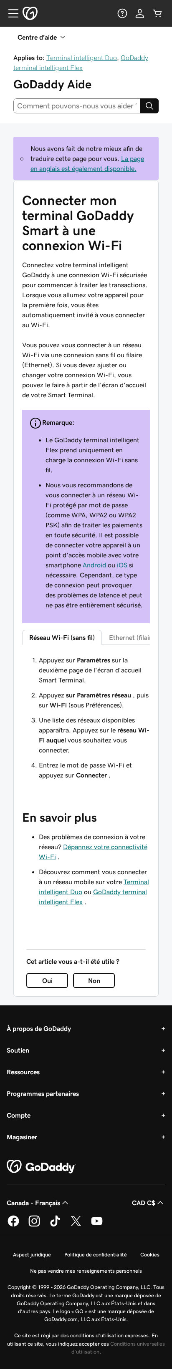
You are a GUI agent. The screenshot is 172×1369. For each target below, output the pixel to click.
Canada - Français (33, 1202)
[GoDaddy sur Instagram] (34, 1225)
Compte (18, 1115)
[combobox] (77, 106)
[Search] (149, 105)
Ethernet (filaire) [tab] (133, 637)
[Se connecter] (140, 13)
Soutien (18, 1050)
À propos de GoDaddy (39, 1028)
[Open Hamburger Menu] (10, 13)
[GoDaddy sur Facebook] (13, 1225)
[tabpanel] (86, 717)
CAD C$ (143, 1202)
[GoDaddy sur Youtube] (97, 1225)
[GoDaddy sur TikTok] (55, 1225)
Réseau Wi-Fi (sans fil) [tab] (62, 637)
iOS (122, 565)
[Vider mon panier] (157, 13)
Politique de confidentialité (95, 1254)
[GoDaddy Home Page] (41, 1167)
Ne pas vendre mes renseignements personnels (86, 1271)
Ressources (23, 1071)
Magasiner (22, 1136)
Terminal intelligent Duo (81, 57)
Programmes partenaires (43, 1093)
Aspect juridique (32, 1254)
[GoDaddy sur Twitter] (76, 1225)
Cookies (149, 1254)
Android (94, 565)
